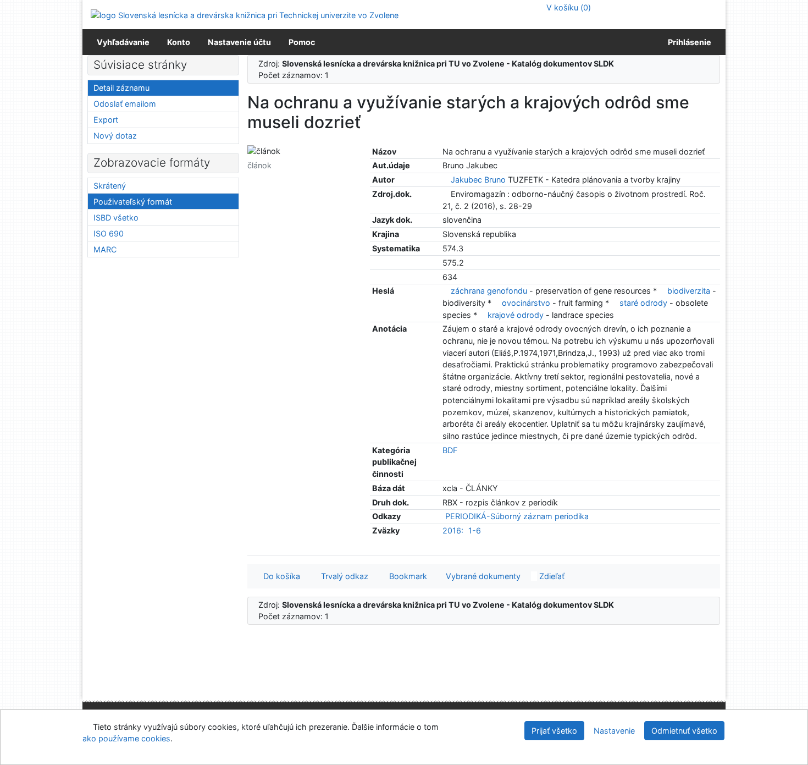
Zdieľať (551, 576)
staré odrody (643, 302)
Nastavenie (614, 730)
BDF (449, 450)
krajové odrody (516, 315)
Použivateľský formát (132, 201)
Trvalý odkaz (342, 576)
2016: (452, 530)
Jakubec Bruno (478, 179)
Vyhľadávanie (123, 42)
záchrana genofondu (489, 290)
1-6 (474, 530)
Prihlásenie (688, 42)
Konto (178, 42)
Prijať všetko (554, 730)
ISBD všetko (116, 217)
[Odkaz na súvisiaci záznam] (445, 179)
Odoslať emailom (124, 103)
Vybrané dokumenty (482, 576)
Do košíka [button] (279, 576)
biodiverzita (688, 290)
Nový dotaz (115, 135)
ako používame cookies (126, 738)
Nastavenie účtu (239, 42)
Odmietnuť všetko (684, 730)
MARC (105, 249)
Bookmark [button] (406, 576)
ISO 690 (108, 233)
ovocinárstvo (526, 302)
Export (105, 119)
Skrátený (109, 185)
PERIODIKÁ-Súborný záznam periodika (517, 516)
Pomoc (302, 42)
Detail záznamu (121, 87)
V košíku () (567, 7)
